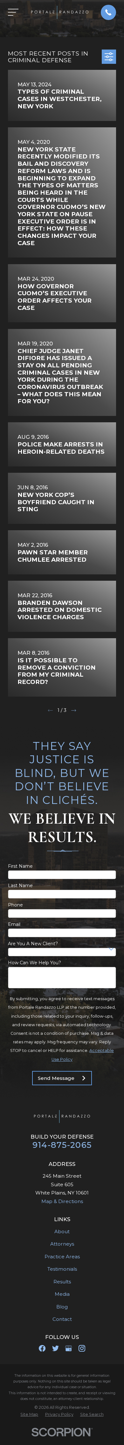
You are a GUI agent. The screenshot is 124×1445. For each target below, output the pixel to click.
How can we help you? (34, 963)
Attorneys (62, 1244)
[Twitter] (55, 1348)
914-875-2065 (62, 1145)
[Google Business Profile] (68, 1348)
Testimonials (62, 1269)
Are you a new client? (33, 944)
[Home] (59, 12)
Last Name (20, 885)
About (62, 1231)
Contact (62, 1319)
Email (14, 924)
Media (62, 1294)
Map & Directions (62, 1201)
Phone (15, 905)
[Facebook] (42, 1348)
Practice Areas (62, 1257)
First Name (20, 866)
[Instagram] (82, 1348)
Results (62, 1282)
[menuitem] (29, 1414)
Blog (62, 1307)
